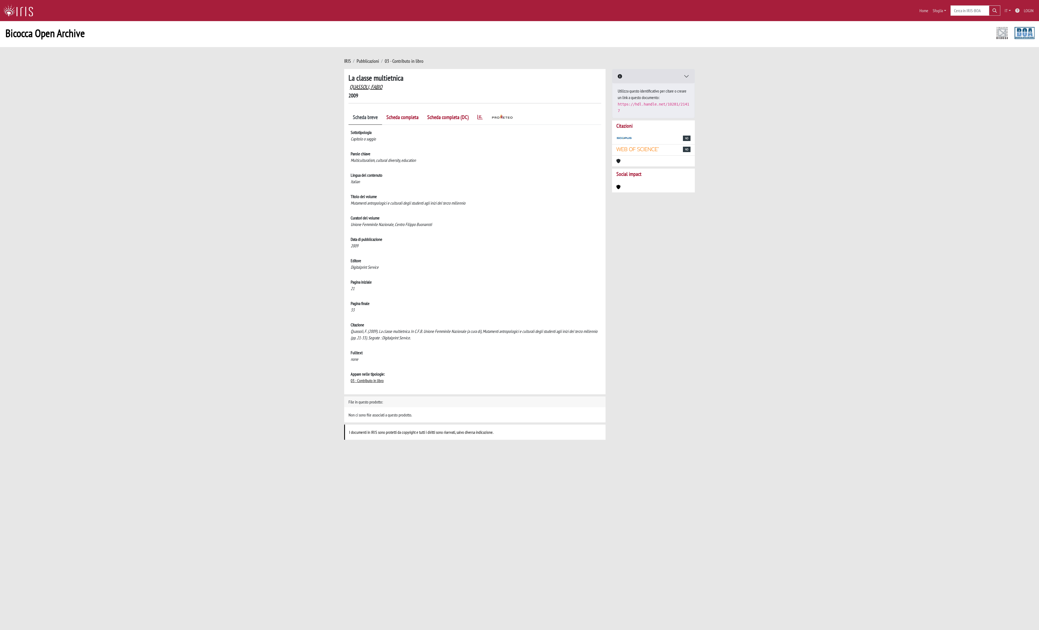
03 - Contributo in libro (404, 61)
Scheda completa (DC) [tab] (448, 117)
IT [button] (1006, 10)
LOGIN (1029, 10)
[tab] (480, 118)
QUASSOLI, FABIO (366, 86)
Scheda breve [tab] (365, 117)
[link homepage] (20, 10)
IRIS (347, 61)
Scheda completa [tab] (402, 117)
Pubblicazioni (368, 61)
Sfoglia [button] (938, 10)
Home (923, 10)
